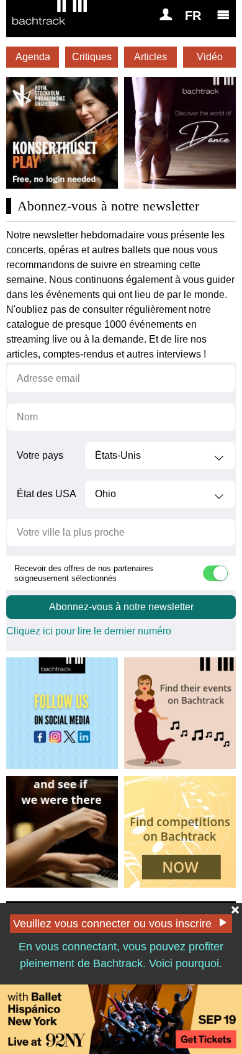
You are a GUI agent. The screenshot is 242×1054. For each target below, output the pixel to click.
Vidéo (210, 57)
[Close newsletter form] (235, 910)
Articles (150, 57)
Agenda (33, 57)
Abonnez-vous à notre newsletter (121, 606)
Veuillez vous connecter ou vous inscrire (112, 923)
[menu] (223, 14)
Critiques (92, 57)
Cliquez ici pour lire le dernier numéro (88, 631)
